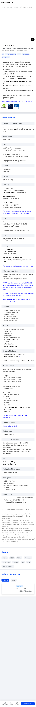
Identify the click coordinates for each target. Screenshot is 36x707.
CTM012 (21, 357)
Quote (17, 705)
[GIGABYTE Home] (8, 2)
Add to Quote (27, 704)
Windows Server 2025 (10, 426)
